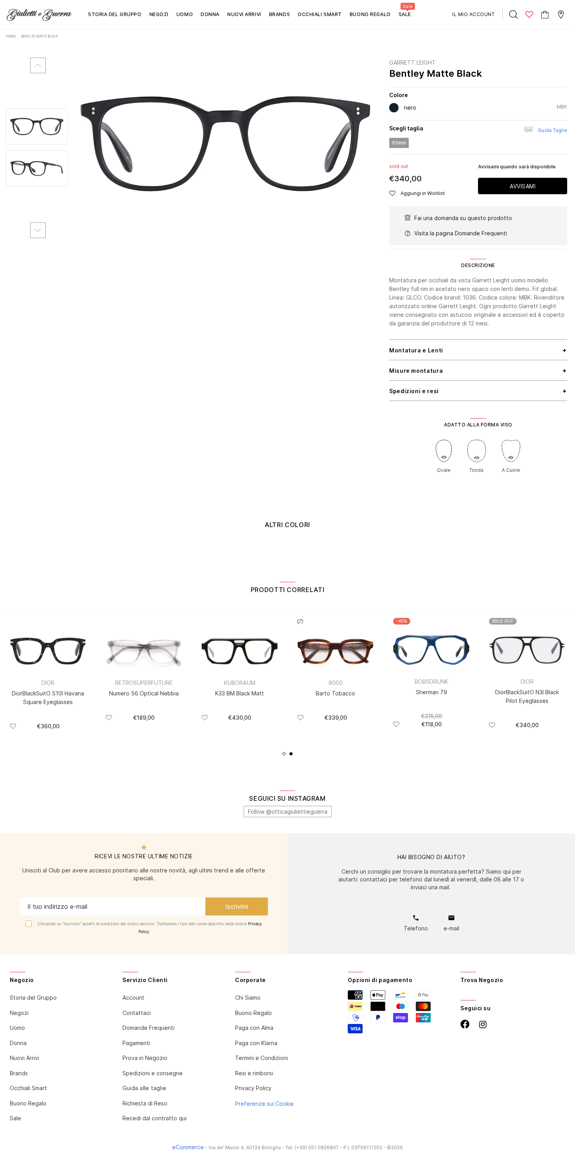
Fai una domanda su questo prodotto (463, 218)
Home (11, 36)
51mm (399, 143)
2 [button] (291, 753)
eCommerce (188, 1147)
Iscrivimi (236, 906)
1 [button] (284, 753)
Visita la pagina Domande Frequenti (460, 233)
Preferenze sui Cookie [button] (264, 1103)
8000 (336, 682)
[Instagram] (483, 1024)
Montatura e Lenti (416, 350)
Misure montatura (416, 370)
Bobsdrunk (431, 681)
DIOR (47, 682)
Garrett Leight (412, 62)
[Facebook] (464, 1024)
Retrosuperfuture (143, 682)
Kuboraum (239, 682)
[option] (225, 144)
